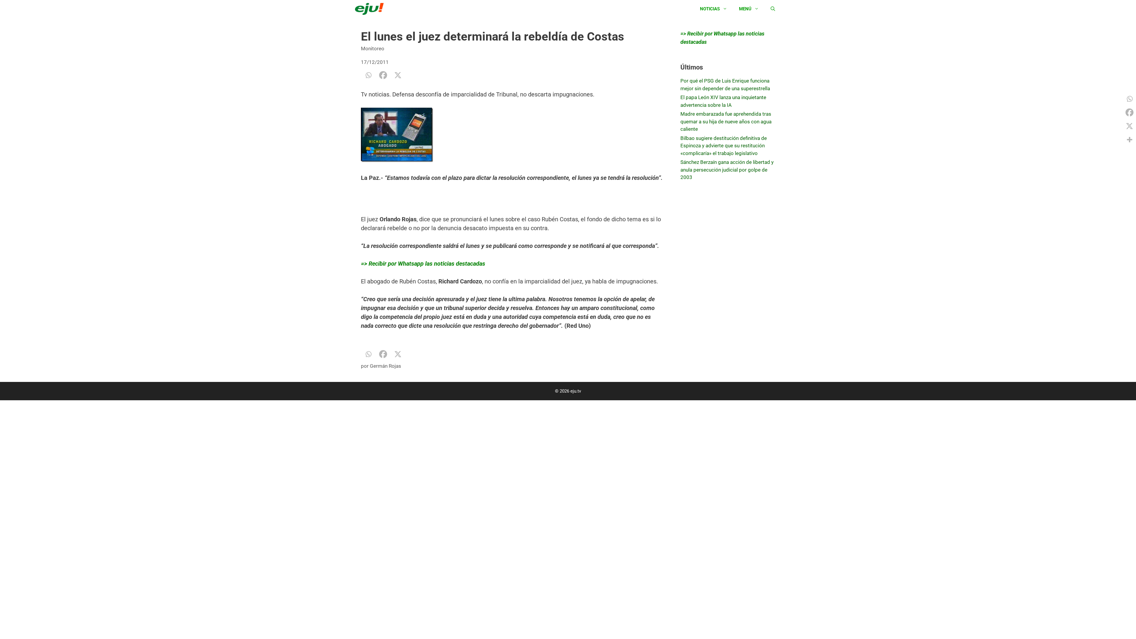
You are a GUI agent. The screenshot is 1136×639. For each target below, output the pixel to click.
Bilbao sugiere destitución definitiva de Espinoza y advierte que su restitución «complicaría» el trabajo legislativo (723, 145)
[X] (398, 75)
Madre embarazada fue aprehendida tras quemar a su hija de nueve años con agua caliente (726, 121)
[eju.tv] (371, 9)
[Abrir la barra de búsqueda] (773, 9)
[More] (1129, 139)
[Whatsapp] (368, 75)
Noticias (710, 9)
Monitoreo (372, 48)
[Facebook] (383, 75)
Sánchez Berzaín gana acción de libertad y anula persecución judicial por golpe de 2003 (727, 169)
